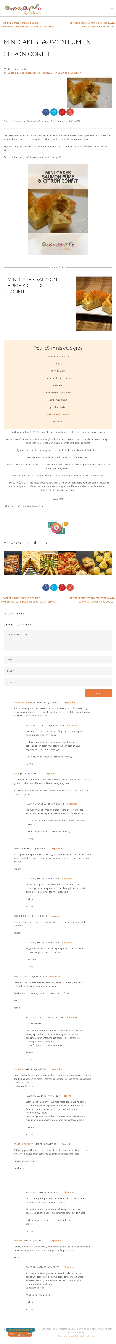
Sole (16, 773)
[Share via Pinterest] (62, 111)
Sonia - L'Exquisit (24, 1144)
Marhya (18, 1240)
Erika (17, 848)
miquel (18, 976)
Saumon (76, 72)
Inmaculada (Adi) (23, 702)
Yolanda (19, 1069)
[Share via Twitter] (54, 111)
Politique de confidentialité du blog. (77, 1336)
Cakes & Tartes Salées (19, 72)
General (36, 72)
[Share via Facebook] (46, 111)
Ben (16, 916)
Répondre (70, 702)
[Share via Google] (70, 111)
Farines (45, 72)
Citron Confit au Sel (60, 72)
